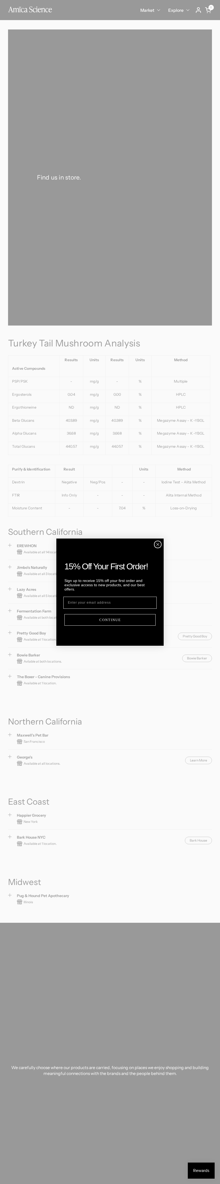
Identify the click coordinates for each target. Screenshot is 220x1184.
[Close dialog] (158, 544)
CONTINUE (110, 620)
